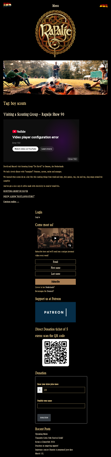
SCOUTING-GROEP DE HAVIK (15, 191)
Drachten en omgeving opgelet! (46, 446)
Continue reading (11, 201)
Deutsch (50, 291)
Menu (55, 6)
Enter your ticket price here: (47, 384)
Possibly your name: (44, 400)
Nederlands (49, 287)
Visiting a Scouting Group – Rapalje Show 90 (33, 114)
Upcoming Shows (41, 434)
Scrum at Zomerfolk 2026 (45, 442)
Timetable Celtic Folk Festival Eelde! (49, 438)
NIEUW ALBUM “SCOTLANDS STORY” (19, 196)
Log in (37, 217)
